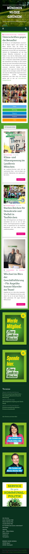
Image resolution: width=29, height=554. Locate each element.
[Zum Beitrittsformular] (14, 328)
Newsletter (5, 527)
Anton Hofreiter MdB (7, 520)
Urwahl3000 (24, 550)
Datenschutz (5, 533)
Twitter (14, 106)
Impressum (5, 535)
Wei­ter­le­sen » (21, 179)
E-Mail (14, 120)
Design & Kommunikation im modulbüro (18, 552)
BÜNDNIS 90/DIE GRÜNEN (9, 541)
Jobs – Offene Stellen (8, 531)
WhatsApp (14, 109)
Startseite (13, 205)
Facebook (14, 116)
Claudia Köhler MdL (7, 523)
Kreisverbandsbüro (10, 270)
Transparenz (5, 537)
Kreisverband (6, 34)
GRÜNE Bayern (6, 543)
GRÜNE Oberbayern (7, 545)
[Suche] (26, 29)
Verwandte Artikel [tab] (10, 127)
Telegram (14, 113)
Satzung (4, 529)
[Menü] (3, 29)
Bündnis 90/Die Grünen (14, 12)
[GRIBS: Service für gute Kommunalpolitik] (14, 506)
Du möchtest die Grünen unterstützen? (12, 525)
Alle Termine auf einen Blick (9, 416)
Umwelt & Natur (13, 34)
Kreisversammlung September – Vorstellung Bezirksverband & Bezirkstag (12, 395)
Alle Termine (5, 518)
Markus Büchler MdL (7, 522)
